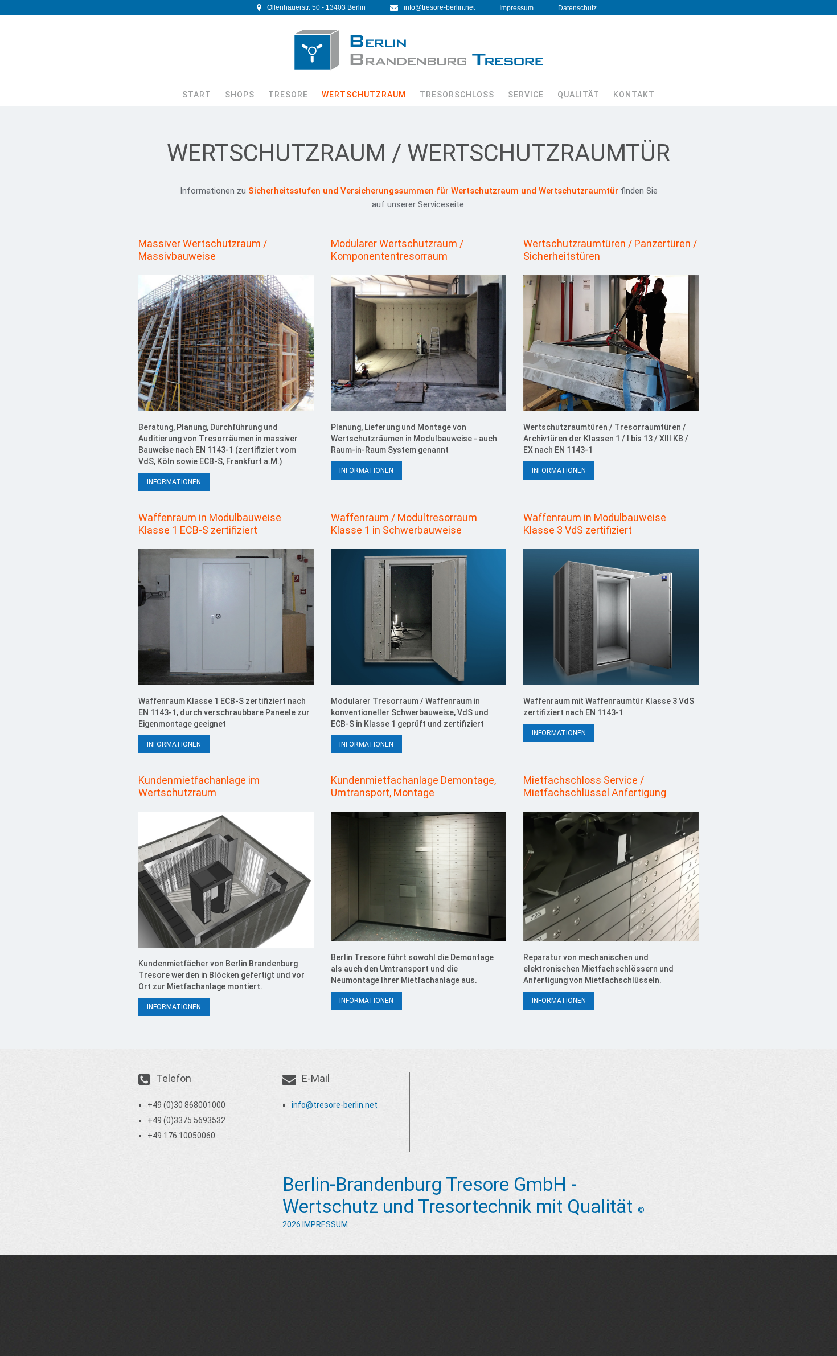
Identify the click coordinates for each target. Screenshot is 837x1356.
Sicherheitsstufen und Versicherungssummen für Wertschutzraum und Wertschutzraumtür (432, 191)
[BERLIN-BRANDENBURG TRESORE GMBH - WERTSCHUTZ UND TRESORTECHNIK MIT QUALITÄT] (418, 50)
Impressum (516, 8)
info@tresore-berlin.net (439, 7)
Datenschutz (577, 8)
